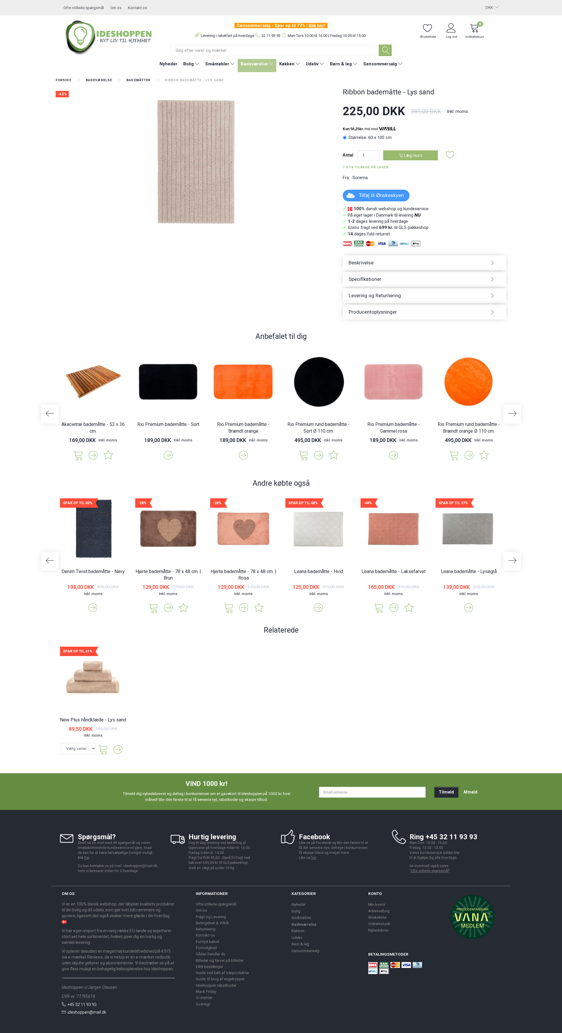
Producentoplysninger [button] (373, 312)
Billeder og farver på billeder (220, 960)
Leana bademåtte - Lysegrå (469, 571)
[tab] (424, 262)
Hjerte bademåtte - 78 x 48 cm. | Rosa (243, 575)
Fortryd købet (207, 941)
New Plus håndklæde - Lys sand (93, 720)
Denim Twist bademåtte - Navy (93, 571)
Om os (115, 7)
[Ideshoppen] (109, 36)
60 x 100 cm (370, 137)
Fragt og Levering (211, 916)
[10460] (304, 455)
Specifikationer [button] (365, 279)
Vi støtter (204, 997)
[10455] (454, 455)
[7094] (379, 607)
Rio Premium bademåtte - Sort (168, 424)
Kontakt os (137, 7)
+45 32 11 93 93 (82, 1004)
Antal (348, 155)
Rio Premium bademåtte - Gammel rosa (393, 428)
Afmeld (470, 792)
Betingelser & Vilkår (212, 922)
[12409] (229, 607)
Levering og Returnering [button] (375, 295)
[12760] (78, 455)
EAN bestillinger (209, 966)
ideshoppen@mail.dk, (140, 866)
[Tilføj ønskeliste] (450, 155)
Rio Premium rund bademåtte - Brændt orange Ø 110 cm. (469, 428)
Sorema (360, 177)
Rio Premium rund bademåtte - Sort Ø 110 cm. (318, 428)
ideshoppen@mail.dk (87, 1012)
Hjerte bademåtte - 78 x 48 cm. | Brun (168, 575)
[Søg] (385, 50)
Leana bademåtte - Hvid (318, 571)
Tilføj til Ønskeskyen (381, 195)
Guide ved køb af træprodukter (222, 972)
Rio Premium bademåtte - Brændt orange (243, 428)
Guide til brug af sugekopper (220, 978)
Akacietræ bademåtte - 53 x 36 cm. (93, 428)
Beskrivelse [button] (361, 263)
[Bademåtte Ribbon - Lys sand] (195, 161)
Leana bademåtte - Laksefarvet (393, 571)
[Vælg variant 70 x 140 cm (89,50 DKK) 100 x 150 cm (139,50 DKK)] (78, 748)
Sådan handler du (210, 954)
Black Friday (206, 991)
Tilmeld (446, 792)
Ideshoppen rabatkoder (216, 985)
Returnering (205, 929)
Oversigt (203, 1004)
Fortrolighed (206, 947)
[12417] (153, 607)
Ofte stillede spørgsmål (84, 7)
